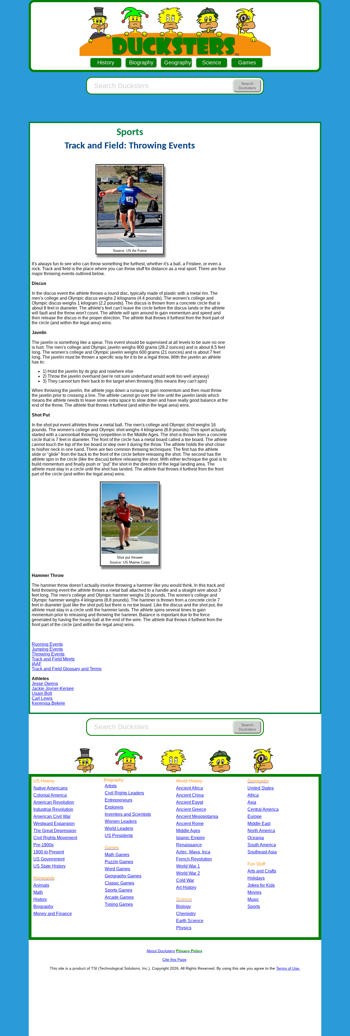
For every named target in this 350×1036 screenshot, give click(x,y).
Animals (41, 885)
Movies (254, 892)
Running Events (47, 644)
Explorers (114, 807)
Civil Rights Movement (55, 837)
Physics (183, 927)
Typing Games (119, 904)
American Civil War (52, 816)
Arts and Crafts (261, 871)
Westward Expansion (54, 823)
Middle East (258, 823)
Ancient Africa (189, 788)
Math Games (117, 854)
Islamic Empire (190, 837)
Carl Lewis (42, 698)
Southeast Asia (262, 852)
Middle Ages (188, 830)
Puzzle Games (119, 861)
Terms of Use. (288, 968)
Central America (263, 809)
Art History (186, 887)
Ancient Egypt (189, 802)
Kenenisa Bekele (48, 703)
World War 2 (188, 873)
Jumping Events (47, 649)
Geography (177, 62)
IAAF (37, 664)
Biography (141, 62)
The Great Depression (54, 830)
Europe (254, 816)
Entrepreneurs (118, 800)
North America (261, 830)
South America (261, 845)
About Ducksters (161, 951)
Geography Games (123, 876)
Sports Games (118, 890)
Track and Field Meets (53, 659)
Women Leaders (121, 821)
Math (38, 892)
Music (253, 899)
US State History (49, 866)
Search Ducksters (247, 85)
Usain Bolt (42, 693)
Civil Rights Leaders (124, 793)
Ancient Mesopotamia (197, 816)
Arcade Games (119, 897)
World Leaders (119, 828)
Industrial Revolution (53, 809)
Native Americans (50, 788)
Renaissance (189, 845)
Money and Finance (52, 913)
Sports (253, 906)
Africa (253, 795)
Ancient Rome (190, 823)
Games (247, 62)
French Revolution (194, 859)
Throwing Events (48, 654)
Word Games (117, 869)
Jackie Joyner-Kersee (53, 688)
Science (211, 62)
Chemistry (186, 913)
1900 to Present (48, 852)
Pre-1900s (43, 845)
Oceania (255, 837)
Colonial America (50, 795)
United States (260, 788)
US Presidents (119, 835)
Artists (111, 786)
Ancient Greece (191, 809)
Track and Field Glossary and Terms (66, 668)
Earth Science (189, 920)
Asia (251, 802)
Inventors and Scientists (128, 814)
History (105, 62)
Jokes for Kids (261, 885)
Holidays (256, 878)
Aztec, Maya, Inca (193, 852)
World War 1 (188, 866)
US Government (49, 859)
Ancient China (190, 795)
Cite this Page (174, 959)
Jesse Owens (45, 683)
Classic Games (119, 883)
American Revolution (53, 802)
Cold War (185, 880)
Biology (183, 906)
